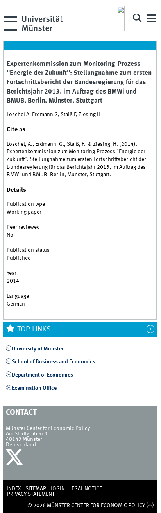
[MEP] (121, 18)
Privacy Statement (31, 494)
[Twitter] (15, 459)
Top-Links (33, 329)
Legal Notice (85, 489)
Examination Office (34, 388)
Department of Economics (42, 375)
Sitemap (35, 489)
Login (57, 489)
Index (14, 489)
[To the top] (150, 505)
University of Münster (38, 349)
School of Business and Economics (53, 361)
